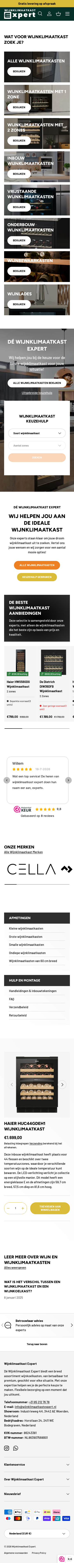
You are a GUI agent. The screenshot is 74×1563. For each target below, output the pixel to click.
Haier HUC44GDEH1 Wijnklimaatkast (24, 1126)
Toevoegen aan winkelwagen (50, 1208)
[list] (37, 1084)
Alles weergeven (15, 1267)
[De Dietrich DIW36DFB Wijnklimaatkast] (53, 662)
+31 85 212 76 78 (39, 1402)
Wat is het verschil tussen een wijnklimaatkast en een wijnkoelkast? (32, 1286)
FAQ (11, 999)
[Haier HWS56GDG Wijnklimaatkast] (21, 662)
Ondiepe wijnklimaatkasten (27, 953)
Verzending (35, 1143)
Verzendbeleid (18, 1007)
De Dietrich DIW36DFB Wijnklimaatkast (51, 686)
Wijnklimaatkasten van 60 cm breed (33, 961)
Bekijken (19, 71)
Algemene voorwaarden (16, 1552)
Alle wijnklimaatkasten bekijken (37, 382)
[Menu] (67, 13)
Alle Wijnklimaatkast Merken (23, 852)
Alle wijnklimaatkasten (37, 565)
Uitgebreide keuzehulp (37, 393)
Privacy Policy (39, 1552)
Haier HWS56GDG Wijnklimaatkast (18, 684)
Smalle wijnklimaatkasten (26, 944)
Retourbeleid (18, 1015)
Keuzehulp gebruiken (37, 577)
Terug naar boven (37, 1344)
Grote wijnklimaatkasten (25, 936)
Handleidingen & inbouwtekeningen (33, 991)
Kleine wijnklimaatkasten (26, 928)
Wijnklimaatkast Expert (24, 1546)
